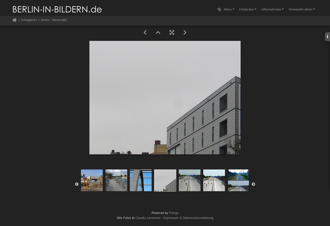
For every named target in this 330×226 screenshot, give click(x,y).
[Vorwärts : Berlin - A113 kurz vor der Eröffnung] (185, 32)
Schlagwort (29, 20)
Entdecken (246, 9)
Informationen (271, 9)
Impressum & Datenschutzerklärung (188, 218)
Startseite (14, 20)
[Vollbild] (172, 32)
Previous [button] (77, 184)
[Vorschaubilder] (158, 32)
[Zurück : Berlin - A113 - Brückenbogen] (145, 32)
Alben (228, 9)
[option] (92, 180)
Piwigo (174, 213)
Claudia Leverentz (148, 218)
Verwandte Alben (300, 9)
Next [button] (253, 184)
